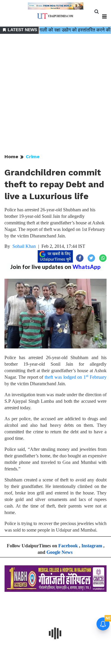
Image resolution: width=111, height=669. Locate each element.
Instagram (91, 545)
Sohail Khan (24, 246)
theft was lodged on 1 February (76, 377)
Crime (33, 156)
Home (11, 156)
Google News (59, 552)
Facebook (68, 545)
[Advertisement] (55, 94)
